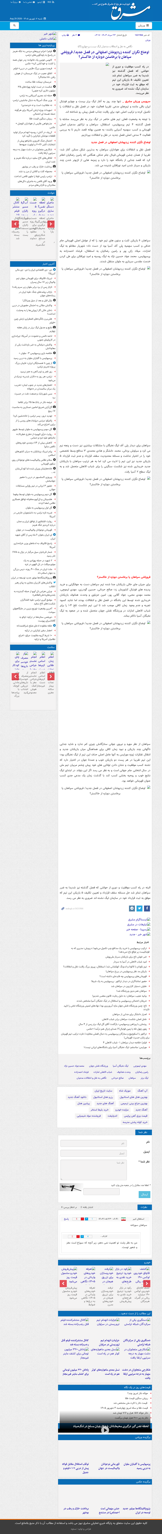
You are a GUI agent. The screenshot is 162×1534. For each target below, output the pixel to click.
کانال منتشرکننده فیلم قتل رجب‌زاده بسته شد (75, 1342)
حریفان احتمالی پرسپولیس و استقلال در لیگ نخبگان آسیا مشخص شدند (111, 1001)
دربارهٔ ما (14, 2)
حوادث (51, 193)
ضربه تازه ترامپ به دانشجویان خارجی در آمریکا (34, 514)
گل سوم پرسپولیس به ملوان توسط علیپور (32, 429)
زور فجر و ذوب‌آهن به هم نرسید (36, 372)
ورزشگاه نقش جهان (98, 1066)
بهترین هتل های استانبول (133, 1097)
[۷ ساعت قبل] (24, 211)
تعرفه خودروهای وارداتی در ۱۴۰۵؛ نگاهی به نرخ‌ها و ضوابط (88, 1296)
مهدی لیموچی (139, 1066)
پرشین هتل (83, 1103)
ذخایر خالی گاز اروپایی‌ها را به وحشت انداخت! (35, 312)
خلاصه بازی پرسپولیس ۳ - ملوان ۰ (35, 353)
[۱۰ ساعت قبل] (74, 1327)
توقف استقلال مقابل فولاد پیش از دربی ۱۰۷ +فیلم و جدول (75, 1468)
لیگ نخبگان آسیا (120, 1066)
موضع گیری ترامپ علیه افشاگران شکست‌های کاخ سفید (37, 602)
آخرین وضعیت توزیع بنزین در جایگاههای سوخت (34, 610)
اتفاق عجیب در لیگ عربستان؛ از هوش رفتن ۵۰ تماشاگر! (35, 75)
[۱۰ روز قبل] (68, 1276)
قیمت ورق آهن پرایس (135, 1116)
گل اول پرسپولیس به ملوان (39, 508)
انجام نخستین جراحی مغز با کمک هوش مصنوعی (33, 683)
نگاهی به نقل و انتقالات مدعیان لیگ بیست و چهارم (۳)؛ (105, 46)
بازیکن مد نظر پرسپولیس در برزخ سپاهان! (126, 971)
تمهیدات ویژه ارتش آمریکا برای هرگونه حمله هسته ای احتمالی (35, 112)
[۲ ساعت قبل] (105, 1451)
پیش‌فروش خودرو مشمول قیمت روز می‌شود (69, 1293)
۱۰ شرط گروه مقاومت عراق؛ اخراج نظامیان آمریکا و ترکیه (37, 637)
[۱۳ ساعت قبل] (74, 1495)
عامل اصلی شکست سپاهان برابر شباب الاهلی (124, 1019)
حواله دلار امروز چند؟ (137, 1393)
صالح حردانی (117, 1078)
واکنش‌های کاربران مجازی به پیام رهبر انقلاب (35, 584)
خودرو (147, 1262)
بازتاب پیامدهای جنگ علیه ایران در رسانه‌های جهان (37, 294)
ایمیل (146, 1152)
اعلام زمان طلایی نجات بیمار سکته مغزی (51, 683)
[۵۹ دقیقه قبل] (135, 1451)
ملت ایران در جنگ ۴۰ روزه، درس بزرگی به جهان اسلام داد (34, 571)
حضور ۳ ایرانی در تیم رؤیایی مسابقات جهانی (35, 488)
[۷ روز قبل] (87, 1279)
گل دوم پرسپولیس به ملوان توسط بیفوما (32, 494)
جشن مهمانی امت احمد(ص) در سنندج (109, 1510)
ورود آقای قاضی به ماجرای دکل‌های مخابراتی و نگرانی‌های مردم (36, 183)
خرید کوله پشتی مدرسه (135, 1122)
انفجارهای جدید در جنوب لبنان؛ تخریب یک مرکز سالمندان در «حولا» (34, 387)
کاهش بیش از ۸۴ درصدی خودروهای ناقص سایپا (35, 444)
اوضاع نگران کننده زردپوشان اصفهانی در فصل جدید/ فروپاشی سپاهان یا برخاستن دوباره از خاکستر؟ (105, 54)
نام (148, 1142)
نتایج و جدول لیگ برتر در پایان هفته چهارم (36, 329)
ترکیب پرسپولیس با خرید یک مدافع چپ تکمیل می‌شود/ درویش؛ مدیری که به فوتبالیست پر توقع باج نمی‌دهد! (110, 950)
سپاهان (132, 1078)
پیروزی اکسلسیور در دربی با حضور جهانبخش (37, 479)
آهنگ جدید (141, 1110)
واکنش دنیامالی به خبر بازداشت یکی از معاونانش (35, 346)
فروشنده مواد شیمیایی (89, 1116)
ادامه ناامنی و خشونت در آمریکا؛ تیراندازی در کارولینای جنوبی (33, 338)
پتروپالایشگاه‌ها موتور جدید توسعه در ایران (136, 1510)
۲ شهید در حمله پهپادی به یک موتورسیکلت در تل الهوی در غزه (39, 562)
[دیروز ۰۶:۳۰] (33, 668)
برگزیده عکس (143, 1482)
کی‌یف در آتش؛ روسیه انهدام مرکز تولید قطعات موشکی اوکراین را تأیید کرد (34, 134)
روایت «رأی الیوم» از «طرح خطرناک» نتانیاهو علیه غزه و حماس (35, 436)
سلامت (51, 647)
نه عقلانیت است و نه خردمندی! (36, 105)
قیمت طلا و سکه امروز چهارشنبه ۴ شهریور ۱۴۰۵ (124, 1408)
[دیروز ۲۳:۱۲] (74, 1451)
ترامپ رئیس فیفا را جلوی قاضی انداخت (33, 176)
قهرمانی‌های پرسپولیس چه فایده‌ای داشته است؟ (123, 976)
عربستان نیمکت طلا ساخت (38, 82)
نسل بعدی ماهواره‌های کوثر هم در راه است (105, 1372)
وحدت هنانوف (123, 1072)
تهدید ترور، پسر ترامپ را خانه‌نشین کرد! (32, 416)
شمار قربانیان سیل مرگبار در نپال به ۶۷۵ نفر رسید (33, 554)
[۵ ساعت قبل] (50, 209)
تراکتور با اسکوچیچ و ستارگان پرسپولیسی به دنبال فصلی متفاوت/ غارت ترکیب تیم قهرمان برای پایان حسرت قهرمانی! (105, 1036)
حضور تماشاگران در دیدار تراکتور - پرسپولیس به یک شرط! (119, 981)
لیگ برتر (144, 1078)
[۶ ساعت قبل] (105, 1327)
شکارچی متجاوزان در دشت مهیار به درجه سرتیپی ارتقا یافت (136, 1374)
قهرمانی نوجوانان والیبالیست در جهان (109, 1466)
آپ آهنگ (142, 1091)
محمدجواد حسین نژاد (74, 1066)
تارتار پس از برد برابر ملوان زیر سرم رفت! (32, 287)
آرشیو (40, 2)
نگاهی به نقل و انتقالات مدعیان (91, 1078)
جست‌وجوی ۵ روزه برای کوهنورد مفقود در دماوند (33, 228)
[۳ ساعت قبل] (135, 1495)
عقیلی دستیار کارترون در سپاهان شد (129, 986)
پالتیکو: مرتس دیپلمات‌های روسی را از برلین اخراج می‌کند (35, 422)
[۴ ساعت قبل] (135, 1327)
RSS (50, 2)
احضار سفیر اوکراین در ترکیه (38, 630)
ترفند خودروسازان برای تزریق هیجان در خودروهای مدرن (107, 1296)
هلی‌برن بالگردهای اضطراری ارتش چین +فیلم (34, 321)
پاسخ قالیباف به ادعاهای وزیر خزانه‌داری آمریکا (34, 545)
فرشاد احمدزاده (81, 1072)
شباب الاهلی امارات (102, 1072)
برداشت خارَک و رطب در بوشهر (76, 1510)
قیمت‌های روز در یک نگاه (137, 1387)
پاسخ (66, 1219)
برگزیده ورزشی (142, 1437)
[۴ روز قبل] (123, 1277)
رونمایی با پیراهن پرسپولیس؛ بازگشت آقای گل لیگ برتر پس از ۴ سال (113, 1024)
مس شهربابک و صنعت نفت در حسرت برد (34, 395)
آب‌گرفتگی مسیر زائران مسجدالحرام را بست (24, 226)
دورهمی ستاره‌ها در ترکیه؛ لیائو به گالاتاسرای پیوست (37, 619)
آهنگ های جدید (105, 1103)
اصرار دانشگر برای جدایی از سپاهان (129, 1014)
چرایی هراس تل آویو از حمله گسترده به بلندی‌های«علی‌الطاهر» (34, 593)
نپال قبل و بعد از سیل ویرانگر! (37, 300)
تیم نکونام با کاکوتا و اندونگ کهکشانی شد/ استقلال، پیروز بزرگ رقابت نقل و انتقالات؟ (105, 967)
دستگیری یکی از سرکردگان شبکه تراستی (136, 1342)
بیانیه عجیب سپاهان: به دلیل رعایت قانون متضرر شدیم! (119, 996)
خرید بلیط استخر (99, 1110)
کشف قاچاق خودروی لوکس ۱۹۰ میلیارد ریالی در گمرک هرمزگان (142, 1294)
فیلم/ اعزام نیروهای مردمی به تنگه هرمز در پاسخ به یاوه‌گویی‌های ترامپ (34, 53)
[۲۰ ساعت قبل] (41, 664)
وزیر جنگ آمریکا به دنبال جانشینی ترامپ (32, 100)
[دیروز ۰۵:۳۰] (24, 666)
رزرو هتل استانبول (103, 1097)
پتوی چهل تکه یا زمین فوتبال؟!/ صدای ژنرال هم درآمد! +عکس (117, 1029)
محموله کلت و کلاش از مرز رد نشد (35, 171)
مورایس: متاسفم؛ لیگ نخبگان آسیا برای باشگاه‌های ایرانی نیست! (115, 1047)
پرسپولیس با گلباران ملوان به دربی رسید (137, 1466)
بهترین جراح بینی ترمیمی (134, 1103)
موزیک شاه (125, 1091)
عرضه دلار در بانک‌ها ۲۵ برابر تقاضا (35, 402)
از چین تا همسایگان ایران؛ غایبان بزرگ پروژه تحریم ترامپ (35, 365)
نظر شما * (144, 1162)
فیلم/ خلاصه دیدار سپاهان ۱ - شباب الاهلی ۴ (125, 1042)
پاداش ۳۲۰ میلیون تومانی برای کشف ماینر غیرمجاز (75, 1372)
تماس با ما (27, 2)
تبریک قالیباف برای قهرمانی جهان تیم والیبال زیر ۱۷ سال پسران (35, 280)
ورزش (142, 25)
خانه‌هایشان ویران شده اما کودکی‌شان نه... (35, 470)
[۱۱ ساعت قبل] (141, 1279)
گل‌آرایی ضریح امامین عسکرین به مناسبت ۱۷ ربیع (33, 409)
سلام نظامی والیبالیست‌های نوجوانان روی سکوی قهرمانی (33, 462)
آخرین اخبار (48, 264)
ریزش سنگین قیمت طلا (136, 1398)
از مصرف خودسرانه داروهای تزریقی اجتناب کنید (24, 683)
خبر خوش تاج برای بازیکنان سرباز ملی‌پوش (126, 957)
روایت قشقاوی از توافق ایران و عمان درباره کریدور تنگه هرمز (36, 523)
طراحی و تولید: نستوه (81, 1529)
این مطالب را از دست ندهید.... (134, 1313)
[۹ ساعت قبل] (105, 1495)
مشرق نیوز (122, 10)
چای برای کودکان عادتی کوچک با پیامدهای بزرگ (15, 684)
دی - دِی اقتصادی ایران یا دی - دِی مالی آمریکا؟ (35, 271)
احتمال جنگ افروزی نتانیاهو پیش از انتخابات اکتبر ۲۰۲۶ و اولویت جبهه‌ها (36, 142)
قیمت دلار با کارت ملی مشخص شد (130, 1403)
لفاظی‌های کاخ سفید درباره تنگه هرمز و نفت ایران (34, 160)
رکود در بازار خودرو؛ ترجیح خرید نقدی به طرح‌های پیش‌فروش (124, 1294)
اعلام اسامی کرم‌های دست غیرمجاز (41, 679)
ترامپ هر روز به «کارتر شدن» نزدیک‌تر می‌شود (34, 378)
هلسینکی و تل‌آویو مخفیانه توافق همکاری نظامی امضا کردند (33, 501)
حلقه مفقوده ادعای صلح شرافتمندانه (34, 626)
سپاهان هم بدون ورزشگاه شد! (131, 991)
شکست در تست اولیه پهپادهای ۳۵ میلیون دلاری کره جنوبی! (36, 88)
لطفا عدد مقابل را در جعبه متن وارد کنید (130, 1185)
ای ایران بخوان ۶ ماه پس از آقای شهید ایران (35, 537)
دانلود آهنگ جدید (77, 1097)
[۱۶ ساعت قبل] (50, 668)
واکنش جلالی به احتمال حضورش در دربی (32, 305)
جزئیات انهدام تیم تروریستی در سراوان (109, 1342)
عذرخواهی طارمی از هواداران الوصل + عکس (35, 125)
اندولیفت (112, 1116)
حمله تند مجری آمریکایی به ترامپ (35, 95)
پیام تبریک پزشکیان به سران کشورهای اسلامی (35, 453)
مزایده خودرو (122, 1110)
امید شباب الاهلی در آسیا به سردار (130, 962)
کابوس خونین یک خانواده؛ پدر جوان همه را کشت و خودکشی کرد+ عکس (34, 62)
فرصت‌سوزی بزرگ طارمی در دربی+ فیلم (32, 68)
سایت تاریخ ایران (103, 1091)
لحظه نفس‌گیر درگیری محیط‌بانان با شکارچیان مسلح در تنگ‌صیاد (111, 1426)
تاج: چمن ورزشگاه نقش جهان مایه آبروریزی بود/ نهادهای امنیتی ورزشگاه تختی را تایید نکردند (107, 1007)
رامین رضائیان (141, 1072)
